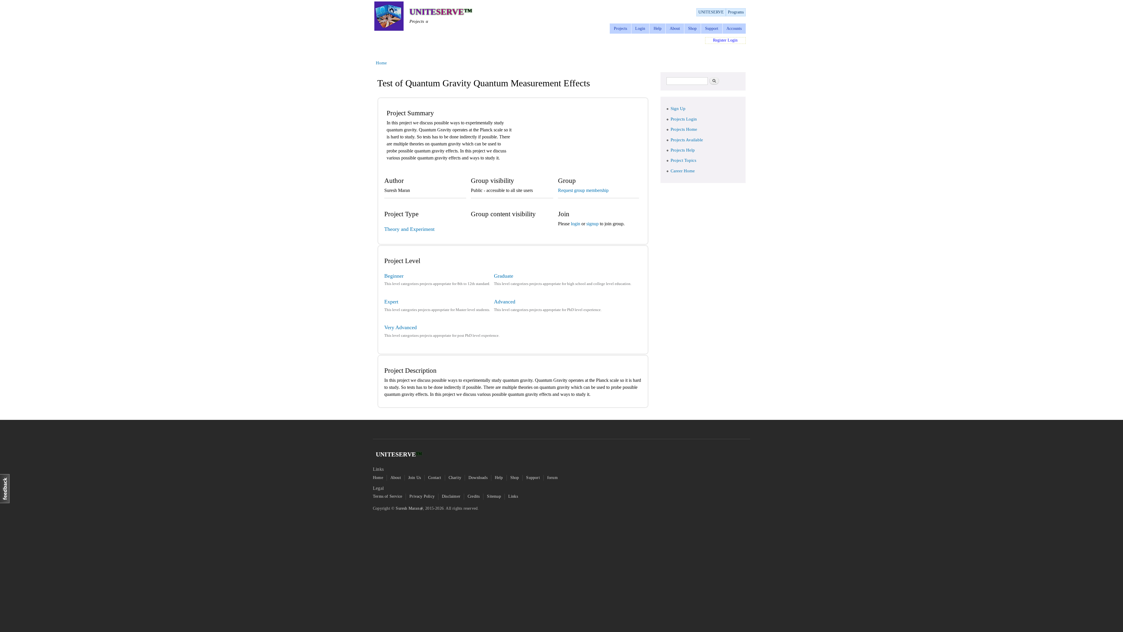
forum (552, 477)
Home (381, 63)
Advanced (504, 302)
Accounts (734, 28)
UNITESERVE (711, 12)
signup (592, 223)
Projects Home (684, 129)
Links (513, 496)
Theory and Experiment (409, 229)
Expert (391, 302)
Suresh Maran (407, 508)
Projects (620, 28)
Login (640, 28)
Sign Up (678, 108)
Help (658, 28)
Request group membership (583, 190)
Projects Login (684, 119)
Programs (736, 12)
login (576, 223)
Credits (474, 496)
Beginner (394, 276)
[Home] (389, 17)
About (675, 28)
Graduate (503, 276)
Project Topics (683, 160)
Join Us (414, 477)
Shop (692, 28)
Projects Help (683, 150)
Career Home (683, 171)
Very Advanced (400, 327)
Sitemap (494, 496)
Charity (455, 477)
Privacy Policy (422, 496)
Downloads (478, 477)
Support (711, 28)
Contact (434, 477)
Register (719, 40)
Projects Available (687, 140)
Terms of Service (387, 496)
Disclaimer (451, 496)
